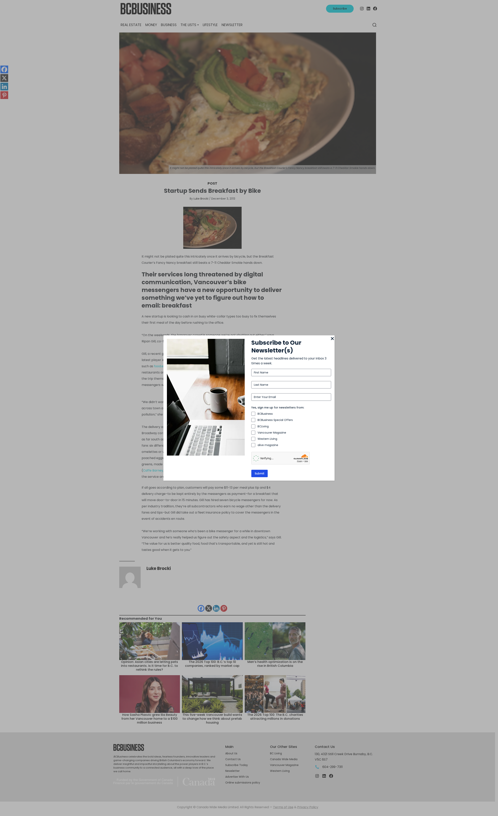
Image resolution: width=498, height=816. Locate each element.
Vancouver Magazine (272, 433)
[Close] (332, 338)
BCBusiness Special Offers (275, 420)
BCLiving (263, 426)
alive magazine (268, 445)
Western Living (267, 439)
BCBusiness (265, 414)
